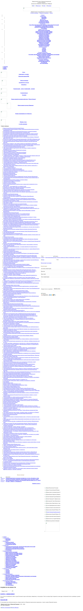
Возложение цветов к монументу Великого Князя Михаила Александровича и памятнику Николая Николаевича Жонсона (19, 293)
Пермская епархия (44, 20)
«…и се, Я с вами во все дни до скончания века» (13, 266)
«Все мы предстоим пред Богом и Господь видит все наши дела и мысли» (18, 207)
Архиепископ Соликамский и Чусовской (44, 26)
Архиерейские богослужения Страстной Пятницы (13, 169)
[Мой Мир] (53, 295)
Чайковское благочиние (44, 42)
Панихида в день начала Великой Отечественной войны (15, 203)
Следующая (48, 262)
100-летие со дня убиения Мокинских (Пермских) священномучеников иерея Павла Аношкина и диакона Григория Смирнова (20, 225)
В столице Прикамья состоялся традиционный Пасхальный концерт (17, 265)
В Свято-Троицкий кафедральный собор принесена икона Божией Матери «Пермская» (21, 355)
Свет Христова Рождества (8, 232)
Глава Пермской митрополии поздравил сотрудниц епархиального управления (19, 389)
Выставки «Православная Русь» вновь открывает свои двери (16, 321)
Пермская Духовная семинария (44, 53)
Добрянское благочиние (44, 38)
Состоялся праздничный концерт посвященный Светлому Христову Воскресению (20, 176)
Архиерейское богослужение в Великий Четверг (13, 398)
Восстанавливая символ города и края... (11, 285)
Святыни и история (43, 46)
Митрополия (42, 19)
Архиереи (44, 51)
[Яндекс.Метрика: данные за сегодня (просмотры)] (15, 607)
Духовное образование (42, 52)
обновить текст (57, 288)
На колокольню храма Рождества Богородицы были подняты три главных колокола (20, 133)
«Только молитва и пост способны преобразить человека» (15, 325)
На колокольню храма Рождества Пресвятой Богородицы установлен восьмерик (20, 131)
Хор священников (44, 63)
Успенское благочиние (44, 34)
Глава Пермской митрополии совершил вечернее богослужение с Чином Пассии (20, 451)
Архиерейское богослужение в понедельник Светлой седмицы (16, 264)
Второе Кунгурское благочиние (44, 41)
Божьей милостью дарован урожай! (10, 336)
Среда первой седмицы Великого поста (11, 386)
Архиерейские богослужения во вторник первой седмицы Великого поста (18, 161)
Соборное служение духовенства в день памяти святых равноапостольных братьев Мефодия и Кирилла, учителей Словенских (20, 469)
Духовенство (42, 23)
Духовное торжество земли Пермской (11, 154)
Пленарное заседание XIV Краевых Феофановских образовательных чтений (19, 222)
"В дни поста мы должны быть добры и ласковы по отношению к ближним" (19, 380)
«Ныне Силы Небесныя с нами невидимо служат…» (14, 445)
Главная (42, 15)
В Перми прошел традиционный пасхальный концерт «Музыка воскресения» (19, 462)
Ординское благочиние (44, 45)
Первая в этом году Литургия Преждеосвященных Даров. (15, 384)
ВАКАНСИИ (3, 600)
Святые (44, 47)
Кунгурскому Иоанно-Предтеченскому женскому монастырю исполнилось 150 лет (20, 221)
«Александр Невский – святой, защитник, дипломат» (14, 426)
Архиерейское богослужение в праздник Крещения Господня (16, 375)
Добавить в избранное (44, 12)
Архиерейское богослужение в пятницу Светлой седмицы (15, 179)
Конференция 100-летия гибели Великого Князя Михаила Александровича (18, 198)
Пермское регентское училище (44, 55)
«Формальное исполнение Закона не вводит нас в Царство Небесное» (17, 365)
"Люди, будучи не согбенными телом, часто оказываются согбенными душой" (19, 361)
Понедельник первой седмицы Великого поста (13, 437)
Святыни (44, 49)
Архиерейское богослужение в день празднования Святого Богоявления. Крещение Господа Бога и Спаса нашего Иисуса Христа (20, 239)
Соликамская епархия (44, 21)
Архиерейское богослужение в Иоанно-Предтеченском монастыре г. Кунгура (19, 269)
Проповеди (44, 18)
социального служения (24, 74)
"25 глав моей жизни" (7, 298)
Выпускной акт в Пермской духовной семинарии (13, 188)
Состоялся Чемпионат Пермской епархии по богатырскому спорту (17, 304)
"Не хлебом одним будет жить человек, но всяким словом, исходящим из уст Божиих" (21, 412)
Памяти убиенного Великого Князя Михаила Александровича (16, 291)
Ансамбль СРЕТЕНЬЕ (44, 60)
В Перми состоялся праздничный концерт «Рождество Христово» (17, 372)
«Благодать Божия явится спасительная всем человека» (14, 153)
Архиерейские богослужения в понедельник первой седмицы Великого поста (19, 160)
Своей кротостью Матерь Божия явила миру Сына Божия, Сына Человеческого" (20, 452)
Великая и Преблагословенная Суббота (11, 401)
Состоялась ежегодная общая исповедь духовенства (14, 449)
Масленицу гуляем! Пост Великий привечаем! (13, 158)
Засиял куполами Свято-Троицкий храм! (11, 215)
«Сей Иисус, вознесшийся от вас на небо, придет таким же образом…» (18, 281)
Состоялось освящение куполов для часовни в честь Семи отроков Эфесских (19, 277)
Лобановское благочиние (43, 35)
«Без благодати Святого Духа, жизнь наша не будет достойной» (16, 299)
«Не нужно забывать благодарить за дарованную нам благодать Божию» (18, 318)
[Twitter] (51, 295)
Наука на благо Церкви (8, 458)
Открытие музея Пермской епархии (10, 194)
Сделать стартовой (34, 12)
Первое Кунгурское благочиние (44, 40)
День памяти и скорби (7, 202)
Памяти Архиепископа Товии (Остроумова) (12, 252)
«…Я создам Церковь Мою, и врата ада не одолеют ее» (14, 273)
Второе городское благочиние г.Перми (44, 32)
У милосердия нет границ (8, 236)
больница (24, 95)
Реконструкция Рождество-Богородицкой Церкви (13, 128)
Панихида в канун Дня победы (9, 183)
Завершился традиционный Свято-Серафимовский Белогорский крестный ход (19, 313)
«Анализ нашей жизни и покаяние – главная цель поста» (15, 162)
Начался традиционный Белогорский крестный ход (14, 310)
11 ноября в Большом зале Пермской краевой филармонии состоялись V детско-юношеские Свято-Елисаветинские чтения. (19, 218)
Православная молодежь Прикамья (25, 105)
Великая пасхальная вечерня (9, 173)
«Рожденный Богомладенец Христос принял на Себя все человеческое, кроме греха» (21, 368)
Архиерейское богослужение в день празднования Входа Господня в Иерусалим (20, 255)
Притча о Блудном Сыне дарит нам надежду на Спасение (15, 135)
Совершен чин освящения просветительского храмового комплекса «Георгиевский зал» (21, 223)
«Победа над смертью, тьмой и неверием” (12, 274)
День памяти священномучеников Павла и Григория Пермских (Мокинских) (19, 373)
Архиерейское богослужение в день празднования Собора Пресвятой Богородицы (20, 231)
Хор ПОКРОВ (44, 62)
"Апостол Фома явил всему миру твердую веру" (13, 404)
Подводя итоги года (7, 367)
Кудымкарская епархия (44, 22)
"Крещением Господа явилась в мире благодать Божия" (14, 152)
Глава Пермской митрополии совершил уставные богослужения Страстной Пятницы (21, 259)
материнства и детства (24, 82)
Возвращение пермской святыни (10, 174)
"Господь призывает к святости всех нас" (11, 409)
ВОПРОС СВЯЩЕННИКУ (7, 594)
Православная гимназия (44, 56)
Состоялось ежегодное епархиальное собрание (13, 237)
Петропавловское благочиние (43, 33)
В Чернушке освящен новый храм (10, 356)
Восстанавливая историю (8, 294)
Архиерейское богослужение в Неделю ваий (12, 168)
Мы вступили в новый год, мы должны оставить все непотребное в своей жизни (20, 143)
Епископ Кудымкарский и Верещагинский (44, 27)
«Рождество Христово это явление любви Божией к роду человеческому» (18, 427)
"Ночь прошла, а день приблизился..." (11, 435)
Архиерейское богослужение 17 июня (11, 200)
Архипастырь (43, 16)
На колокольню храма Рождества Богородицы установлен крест (16, 132)
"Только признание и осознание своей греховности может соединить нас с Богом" (20, 405)
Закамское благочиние (44, 36)
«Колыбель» (24, 84)
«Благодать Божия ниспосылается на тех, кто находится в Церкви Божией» (19, 189)
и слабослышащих (23, 124)
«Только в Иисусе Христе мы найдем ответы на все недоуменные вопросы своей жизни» (21, 280)
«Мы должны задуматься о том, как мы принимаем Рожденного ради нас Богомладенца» (21, 371)
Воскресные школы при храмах (44, 57)
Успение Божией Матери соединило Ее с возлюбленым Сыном (16, 214)
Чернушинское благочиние (44, 44)
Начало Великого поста (8, 382)
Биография (44, 17)
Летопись (44, 50)
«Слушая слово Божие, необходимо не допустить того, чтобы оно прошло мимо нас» (21, 343)
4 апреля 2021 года (7, 450)
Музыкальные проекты (43, 58)
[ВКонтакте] (49, 295)
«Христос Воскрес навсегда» (9, 175)
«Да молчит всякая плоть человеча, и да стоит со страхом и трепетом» (17, 170)
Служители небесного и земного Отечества (12, 465)
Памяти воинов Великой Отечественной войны (13, 303)
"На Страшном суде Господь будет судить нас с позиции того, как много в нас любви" (21, 434)
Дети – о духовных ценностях (9, 167)
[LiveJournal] (55, 295)
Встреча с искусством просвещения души (12, 243)
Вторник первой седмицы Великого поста (12, 383)
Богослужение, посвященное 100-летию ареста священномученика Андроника (19, 199)
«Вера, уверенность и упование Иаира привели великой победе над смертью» (19, 350)
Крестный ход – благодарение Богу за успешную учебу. (14, 186)
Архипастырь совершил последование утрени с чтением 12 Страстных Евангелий (20, 399)
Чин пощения (6, 381)
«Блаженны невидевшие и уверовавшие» (11, 180)
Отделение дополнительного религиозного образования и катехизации (44, 54)
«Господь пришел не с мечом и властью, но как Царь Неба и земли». (17, 397)
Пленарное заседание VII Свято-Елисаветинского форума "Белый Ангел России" (20, 423)
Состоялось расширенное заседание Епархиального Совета (15, 290)
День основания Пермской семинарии (11, 352)
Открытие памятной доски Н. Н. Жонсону (12, 195)
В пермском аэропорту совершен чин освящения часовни (15, 349)
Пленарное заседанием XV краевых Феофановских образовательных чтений (19, 366)
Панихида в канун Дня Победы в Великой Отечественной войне (16, 463)
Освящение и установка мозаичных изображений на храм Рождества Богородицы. (20, 134)
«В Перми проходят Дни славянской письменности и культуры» (16, 190)
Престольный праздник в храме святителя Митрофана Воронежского (17, 413)
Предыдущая (43, 262)
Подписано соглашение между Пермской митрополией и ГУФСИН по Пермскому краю (21, 139)
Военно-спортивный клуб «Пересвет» (23, 113)
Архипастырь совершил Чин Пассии (11, 251)
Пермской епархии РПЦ (23, 76)
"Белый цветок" (6, 415)
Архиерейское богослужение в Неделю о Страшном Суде (15, 379)
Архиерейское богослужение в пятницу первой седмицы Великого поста (18, 388)
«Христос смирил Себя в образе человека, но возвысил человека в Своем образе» (20, 256)
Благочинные (44, 28)
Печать (51, 12)
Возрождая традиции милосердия (10, 414)
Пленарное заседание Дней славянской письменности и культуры (17, 187)
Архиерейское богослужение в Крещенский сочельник (14, 150)
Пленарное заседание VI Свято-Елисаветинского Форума (15, 363)
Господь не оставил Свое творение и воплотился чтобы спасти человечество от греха (21, 140)
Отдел (23, 72)
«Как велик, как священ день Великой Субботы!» (13, 260)
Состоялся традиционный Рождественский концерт (14, 146)
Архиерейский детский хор (44, 61)
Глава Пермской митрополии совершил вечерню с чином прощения (17, 436)
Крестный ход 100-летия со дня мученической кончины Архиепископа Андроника (20, 201)
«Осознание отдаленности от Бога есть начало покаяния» (15, 433)
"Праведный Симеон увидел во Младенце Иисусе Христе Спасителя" (17, 376)
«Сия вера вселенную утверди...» (10, 446)
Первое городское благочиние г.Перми (44, 31)
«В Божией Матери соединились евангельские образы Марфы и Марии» (18, 335)
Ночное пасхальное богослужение (10, 172)
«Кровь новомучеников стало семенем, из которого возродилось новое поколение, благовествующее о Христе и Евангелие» (20, 332)
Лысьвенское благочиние (44, 39)
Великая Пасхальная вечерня (9, 403)
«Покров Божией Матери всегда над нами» (12, 346)
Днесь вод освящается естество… (10, 151)
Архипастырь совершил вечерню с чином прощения (14, 157)
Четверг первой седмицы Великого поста (11, 387)
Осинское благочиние (44, 43)
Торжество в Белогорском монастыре (11, 212)
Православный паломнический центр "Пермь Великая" (23, 99)
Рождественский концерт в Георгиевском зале (12, 233)
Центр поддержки (24, 80)
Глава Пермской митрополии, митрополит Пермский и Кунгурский (44, 24)
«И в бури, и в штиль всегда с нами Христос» (12, 324)
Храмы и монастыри (42, 29)
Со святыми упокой (7, 461)
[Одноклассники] (52, 295)
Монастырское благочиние (44, 30)
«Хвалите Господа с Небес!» (9, 181)
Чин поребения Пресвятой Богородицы (11, 337)
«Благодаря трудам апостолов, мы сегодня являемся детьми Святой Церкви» (19, 364)
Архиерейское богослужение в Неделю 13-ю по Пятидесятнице (16, 213)
